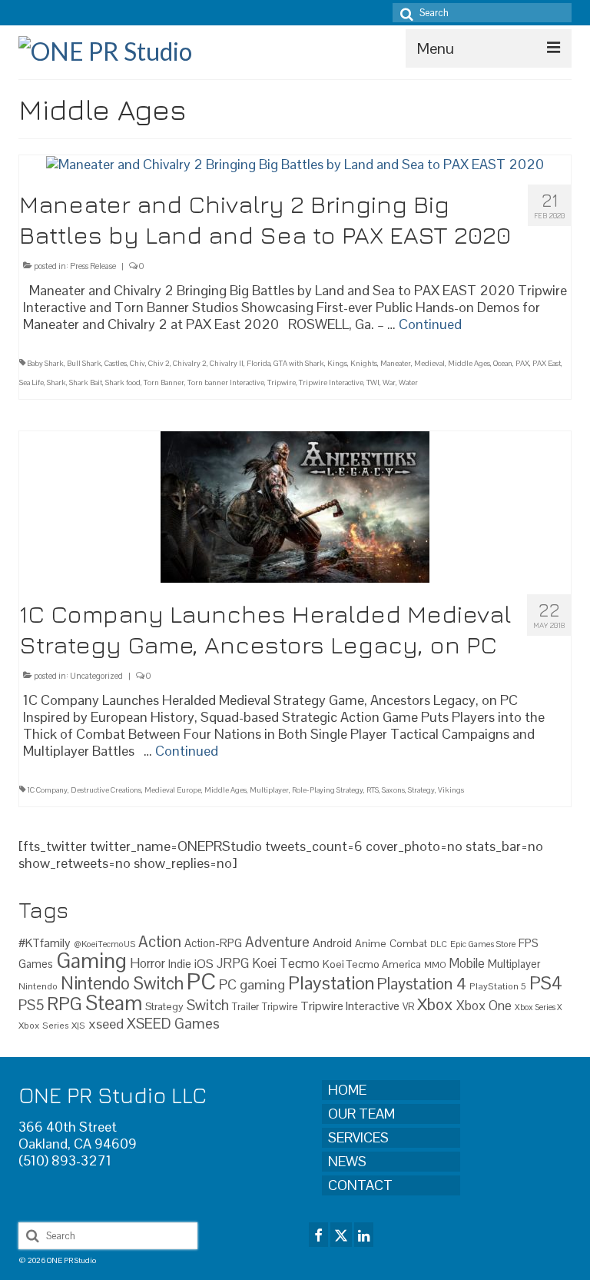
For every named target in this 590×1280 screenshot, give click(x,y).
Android (332, 943)
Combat (408, 943)
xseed (106, 1023)
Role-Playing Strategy (327, 790)
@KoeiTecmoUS (104, 944)
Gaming (91, 960)
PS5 (31, 1005)
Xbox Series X (538, 1007)
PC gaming (252, 984)
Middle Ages (469, 363)
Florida (258, 363)
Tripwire (281, 382)
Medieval (429, 363)
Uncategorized (96, 675)
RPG (64, 1004)
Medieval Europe (172, 790)
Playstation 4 (421, 983)
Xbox (435, 1004)
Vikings (451, 790)
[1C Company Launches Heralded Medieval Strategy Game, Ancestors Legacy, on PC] (295, 505)
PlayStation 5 (497, 986)
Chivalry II (227, 363)
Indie (179, 963)
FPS (529, 943)
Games (35, 964)
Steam (113, 1003)
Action (159, 942)
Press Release (93, 266)
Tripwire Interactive (331, 382)
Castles (115, 363)
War (389, 382)
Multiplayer (269, 790)
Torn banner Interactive (225, 382)
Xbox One (484, 1005)
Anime (370, 943)
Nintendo (38, 986)
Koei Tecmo (286, 963)
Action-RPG (213, 943)
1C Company (47, 790)
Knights (363, 363)
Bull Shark (84, 363)
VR (408, 1006)
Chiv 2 (159, 363)
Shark (56, 382)
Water (408, 382)
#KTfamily (44, 943)
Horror (147, 963)
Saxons (393, 790)
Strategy (421, 790)
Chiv (137, 363)
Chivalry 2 (190, 363)
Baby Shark (45, 363)
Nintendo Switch (122, 983)
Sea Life (31, 382)
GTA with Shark (298, 363)
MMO (435, 964)
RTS (372, 790)
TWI (373, 382)
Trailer (245, 1006)
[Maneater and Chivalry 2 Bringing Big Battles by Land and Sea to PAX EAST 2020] (295, 163)
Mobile (467, 964)
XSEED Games (173, 1023)
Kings (337, 363)
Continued (430, 324)
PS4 (545, 983)
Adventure (277, 942)
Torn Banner (164, 382)
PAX (522, 363)
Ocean (502, 363)
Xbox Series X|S (51, 1025)
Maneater (395, 363)
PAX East (546, 363)
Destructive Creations (106, 790)
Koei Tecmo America (372, 964)
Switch (208, 1005)
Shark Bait (85, 382)
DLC (438, 944)
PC (201, 981)
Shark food (123, 382)
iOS (204, 964)
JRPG (233, 963)
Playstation (331, 983)
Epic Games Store (482, 944)
